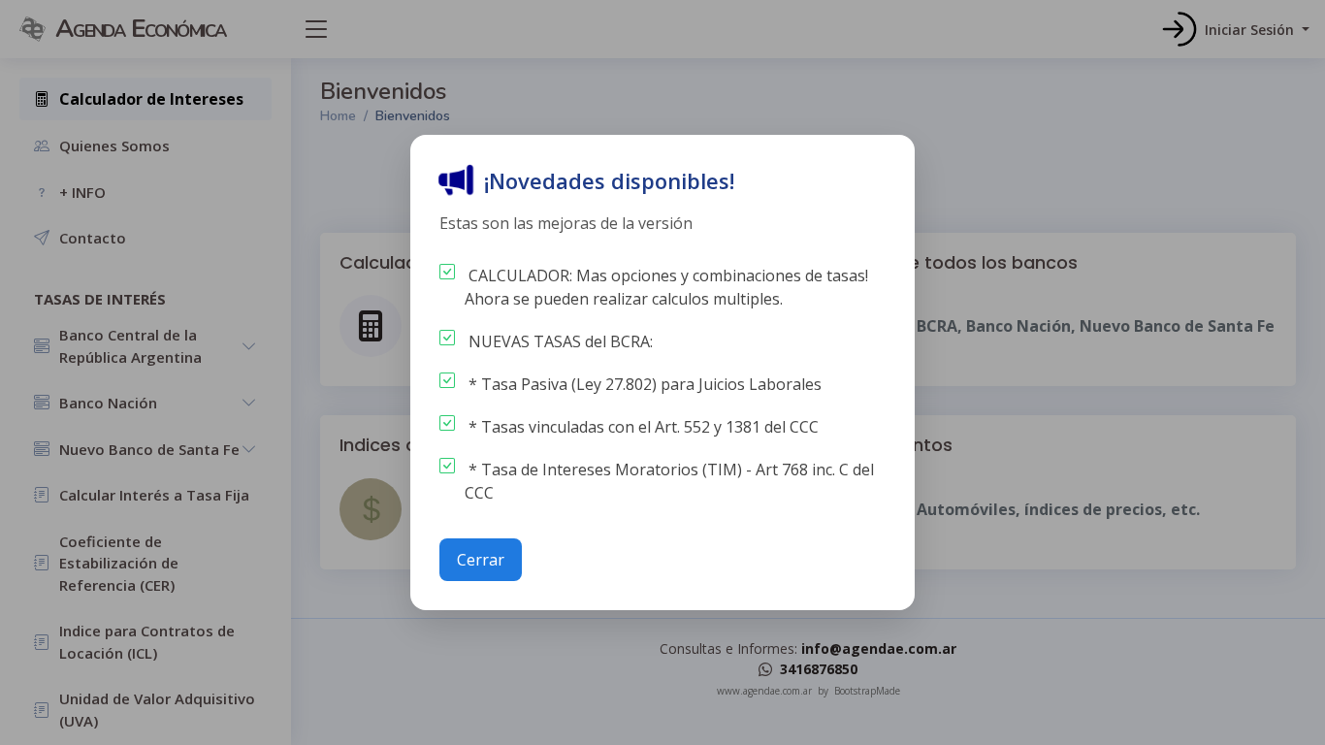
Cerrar (480, 559)
